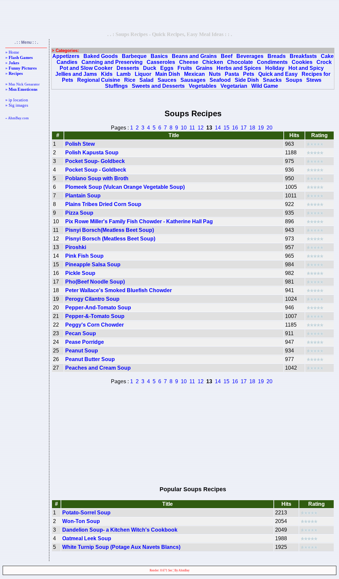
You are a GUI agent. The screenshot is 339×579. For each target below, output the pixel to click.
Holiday (274, 68)
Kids (107, 74)
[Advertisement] (169, 15)
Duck (149, 68)
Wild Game (264, 86)
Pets (248, 74)
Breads (276, 56)
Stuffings (116, 86)
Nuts (215, 74)
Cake (327, 56)
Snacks (272, 80)
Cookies (302, 62)
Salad (146, 80)
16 (235, 128)
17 (244, 128)
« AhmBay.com (17, 118)
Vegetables (203, 86)
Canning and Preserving (112, 62)
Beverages (250, 56)
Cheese (188, 62)
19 (261, 128)
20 (269, 128)
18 (252, 128)
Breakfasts (303, 56)
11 (192, 128)
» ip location (16, 99)
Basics (159, 56)
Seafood (220, 80)
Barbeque (134, 56)
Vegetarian (233, 86)
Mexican (194, 74)
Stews (313, 80)
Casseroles (161, 62)
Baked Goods (100, 56)
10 (184, 128)
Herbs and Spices (239, 68)
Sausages (193, 80)
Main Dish (167, 74)
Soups (294, 80)
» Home (12, 52)
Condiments (272, 62)
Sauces (167, 80)
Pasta (232, 74)
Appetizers (65, 56)
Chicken (212, 62)
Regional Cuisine (98, 80)
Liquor (143, 74)
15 (226, 128)
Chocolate (240, 62)
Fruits (184, 68)
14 (218, 128)
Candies (67, 62)
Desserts (128, 68)
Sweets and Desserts (158, 86)
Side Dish (247, 80)
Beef (226, 56)
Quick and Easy (278, 74)
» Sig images (16, 105)
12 (201, 128)
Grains (204, 68)
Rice (129, 80)
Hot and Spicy (306, 68)
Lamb (124, 74)
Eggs (166, 68)
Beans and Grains (194, 56)
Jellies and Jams (76, 74)
